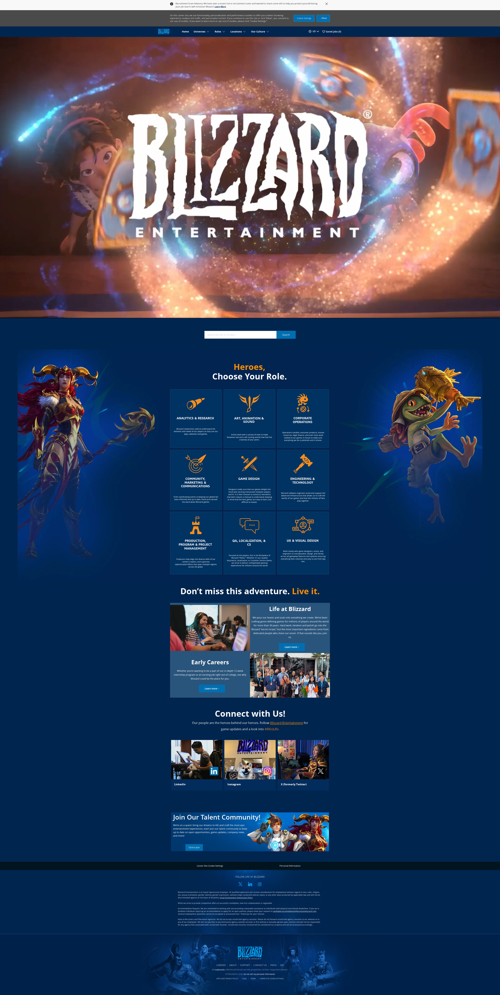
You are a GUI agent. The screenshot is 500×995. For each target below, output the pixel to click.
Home (185, 31)
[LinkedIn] (196, 765)
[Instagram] (250, 765)
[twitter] (240, 884)
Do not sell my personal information (259, 974)
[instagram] (260, 884)
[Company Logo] (168, 32)
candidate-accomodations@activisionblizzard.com (294, 911)
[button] (304, 18)
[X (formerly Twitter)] (303, 765)
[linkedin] (250, 884)
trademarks (220, 969)
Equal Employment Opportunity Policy (236, 897)
